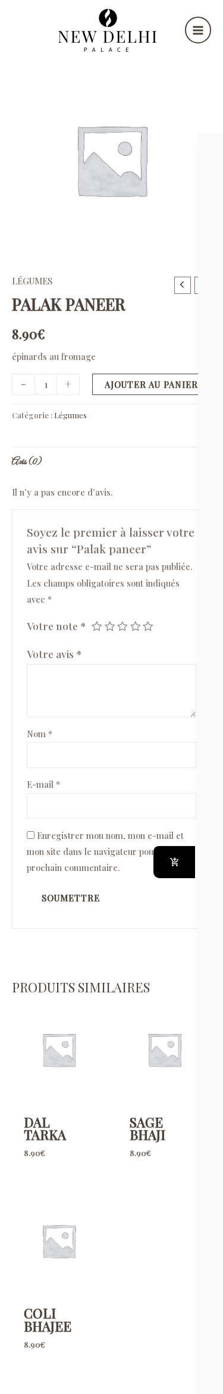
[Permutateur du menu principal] (198, 30)
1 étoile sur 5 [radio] (97, 626)
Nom (39, 734)
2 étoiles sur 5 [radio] (110, 626)
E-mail (43, 784)
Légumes (32, 281)
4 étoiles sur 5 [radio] (135, 626)
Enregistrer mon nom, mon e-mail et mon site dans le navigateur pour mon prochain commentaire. (105, 851)
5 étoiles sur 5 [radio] (148, 626)
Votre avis (54, 653)
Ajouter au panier (151, 384)
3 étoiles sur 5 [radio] (122, 626)
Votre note (56, 625)
